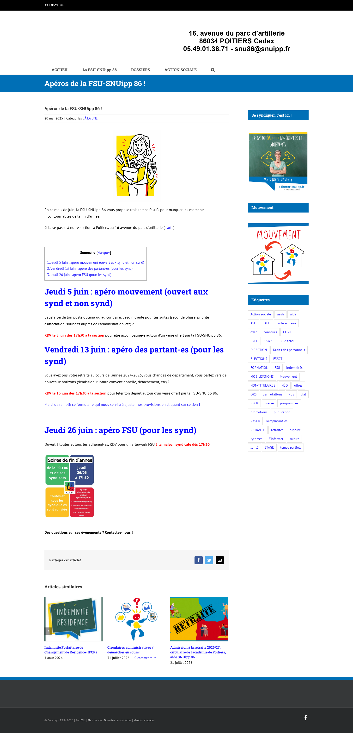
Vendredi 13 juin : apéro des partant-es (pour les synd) (90, 268)
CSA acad (287, 340)
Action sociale (260, 314)
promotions (259, 412)
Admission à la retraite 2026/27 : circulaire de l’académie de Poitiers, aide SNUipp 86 (198, 652)
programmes (289, 403)
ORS (253, 394)
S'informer (275, 438)
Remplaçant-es (276, 421)
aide (293, 314)
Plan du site (94, 720)
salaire (294, 438)
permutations (272, 394)
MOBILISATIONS (262, 376)
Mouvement (288, 376)
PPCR (254, 403)
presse (269, 403)
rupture (295, 429)
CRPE (254, 340)
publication (282, 412)
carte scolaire (286, 323)
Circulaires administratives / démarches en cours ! (130, 649)
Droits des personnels (289, 349)
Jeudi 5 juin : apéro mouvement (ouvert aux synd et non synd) (95, 262)
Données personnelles (117, 720)
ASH (253, 323)
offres (298, 385)
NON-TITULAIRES (262, 385)
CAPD (266, 323)
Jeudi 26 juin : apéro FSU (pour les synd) (79, 274)
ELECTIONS (258, 358)
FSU (277, 367)
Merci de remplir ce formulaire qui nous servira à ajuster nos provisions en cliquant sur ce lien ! (122, 404)
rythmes (256, 438)
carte (169, 227)
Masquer (103, 253)
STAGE (269, 447)
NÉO (284, 385)
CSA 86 (269, 340)
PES (291, 394)
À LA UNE (91, 118)
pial (303, 394)
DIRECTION (258, 349)
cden (253, 332)
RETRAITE (257, 429)
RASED (255, 421)
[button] (213, 70)
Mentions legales (144, 720)
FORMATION (259, 367)
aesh (280, 314)
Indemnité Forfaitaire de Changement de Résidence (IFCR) (70, 649)
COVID (287, 332)
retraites (277, 429)
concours (270, 332)
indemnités (294, 367)
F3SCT (277, 358)
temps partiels (290, 447)
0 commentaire (145, 658)
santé (254, 447)
